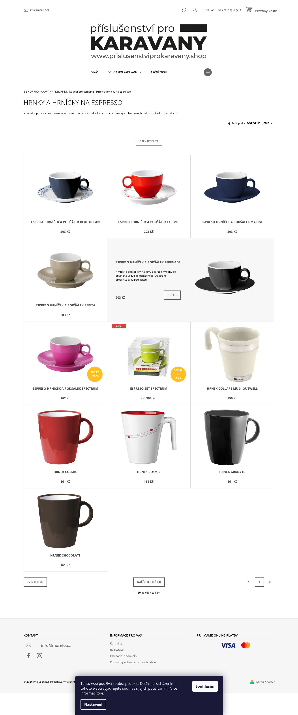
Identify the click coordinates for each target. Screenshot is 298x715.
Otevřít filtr (149, 141)
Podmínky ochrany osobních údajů (133, 662)
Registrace (117, 650)
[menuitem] (94, 72)
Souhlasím (205, 686)
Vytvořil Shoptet (265, 682)
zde (100, 693)
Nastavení (93, 704)
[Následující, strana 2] (259, 582)
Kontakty (116, 643)
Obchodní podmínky (123, 656)
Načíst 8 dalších (149, 582)
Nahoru (37, 582)
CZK (207, 10)
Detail (172, 295)
